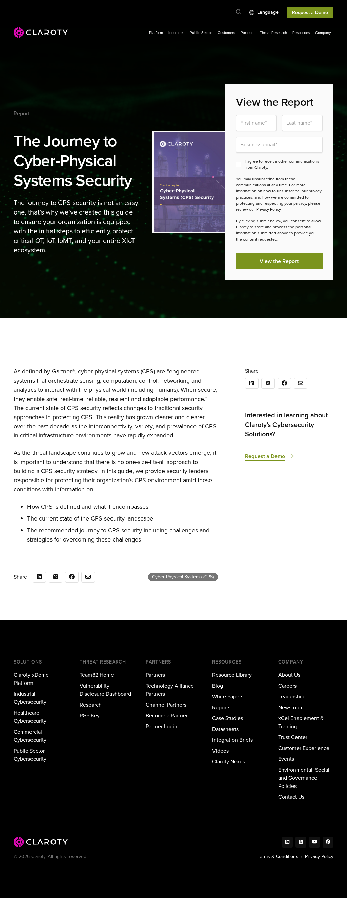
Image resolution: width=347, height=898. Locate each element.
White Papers (227, 696)
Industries (176, 32)
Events (286, 759)
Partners (247, 32)
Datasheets (225, 729)
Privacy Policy (319, 856)
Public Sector (201, 32)
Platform (156, 32)
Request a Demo (310, 12)
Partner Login (161, 726)
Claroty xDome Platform (31, 679)
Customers (226, 32)
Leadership (291, 696)
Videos (220, 751)
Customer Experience (303, 748)
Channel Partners (166, 705)
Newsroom (291, 707)
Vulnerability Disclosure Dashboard (105, 690)
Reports (221, 707)
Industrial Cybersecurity (30, 698)
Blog (217, 686)
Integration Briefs (232, 740)
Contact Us (291, 797)
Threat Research (273, 32)
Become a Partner (167, 715)
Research (91, 705)
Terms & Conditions (278, 856)
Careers (287, 686)
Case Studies (227, 718)
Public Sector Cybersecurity (30, 755)
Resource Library (232, 675)
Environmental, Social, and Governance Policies (304, 778)
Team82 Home (97, 675)
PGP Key (90, 715)
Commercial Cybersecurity (30, 736)
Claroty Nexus (228, 762)
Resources (301, 32)
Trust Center (292, 737)
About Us (289, 675)
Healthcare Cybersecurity (30, 717)
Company (323, 32)
